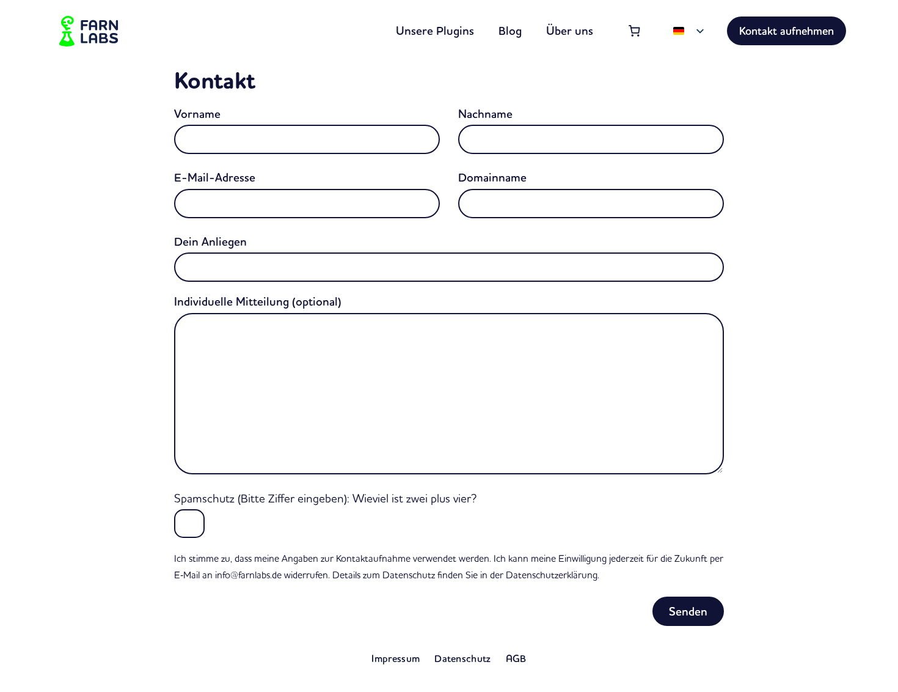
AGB (516, 658)
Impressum (395, 658)
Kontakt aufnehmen (786, 31)
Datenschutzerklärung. (552, 575)
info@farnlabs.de (248, 575)
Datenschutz (462, 658)
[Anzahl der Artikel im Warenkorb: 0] (634, 31)
